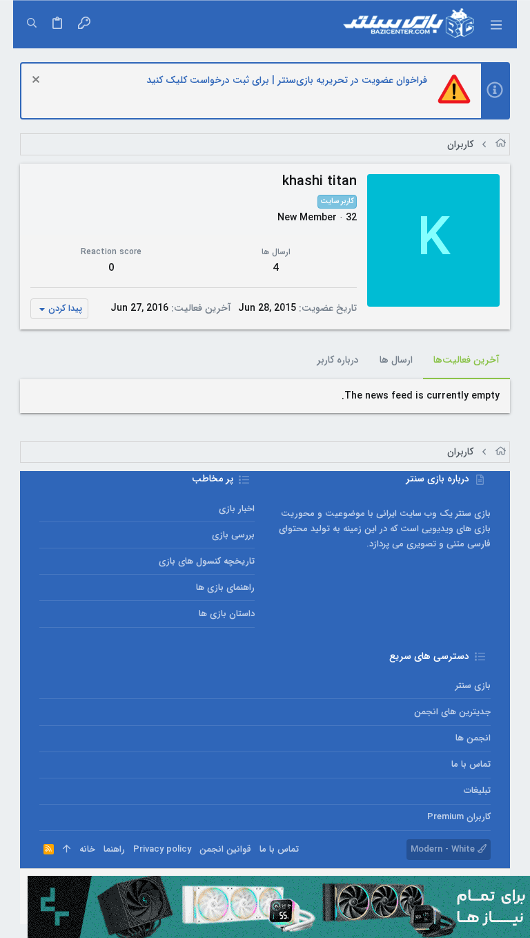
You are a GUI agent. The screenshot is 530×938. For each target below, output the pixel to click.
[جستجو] (31, 24)
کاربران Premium (459, 817)
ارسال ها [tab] (396, 359)
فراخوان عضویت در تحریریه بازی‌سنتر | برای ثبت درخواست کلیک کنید (286, 80)
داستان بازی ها (227, 613)
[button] (496, 24)
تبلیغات (477, 790)
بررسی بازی (233, 535)
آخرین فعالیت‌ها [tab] (466, 359)
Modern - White (444, 849)
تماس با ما (471, 764)
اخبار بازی (237, 508)
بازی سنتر (473, 685)
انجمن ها (473, 738)
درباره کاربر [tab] (338, 359)
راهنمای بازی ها (225, 587)
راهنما (114, 849)
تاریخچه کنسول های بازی (207, 561)
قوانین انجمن (225, 849)
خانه (87, 849)
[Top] (66, 849)
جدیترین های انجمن (452, 712)
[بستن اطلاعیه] (37, 81)
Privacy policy (162, 849)
